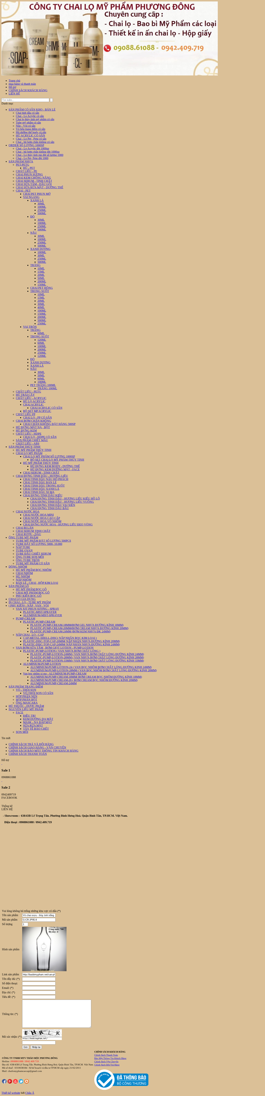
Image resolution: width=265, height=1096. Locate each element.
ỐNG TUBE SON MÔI (30, 556)
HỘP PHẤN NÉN (26, 696)
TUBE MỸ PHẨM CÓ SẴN (33, 563)
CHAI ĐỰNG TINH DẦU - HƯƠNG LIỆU (42, 475)
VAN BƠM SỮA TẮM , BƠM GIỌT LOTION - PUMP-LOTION (55, 647)
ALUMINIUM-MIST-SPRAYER (42, 615)
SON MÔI (22, 731)
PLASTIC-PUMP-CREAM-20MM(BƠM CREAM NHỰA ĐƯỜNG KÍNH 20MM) (79, 628)
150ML (41, 284)
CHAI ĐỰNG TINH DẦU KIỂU (42, 495)
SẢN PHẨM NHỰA (21, 161)
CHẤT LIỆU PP (25, 414)
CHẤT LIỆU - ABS (27, 443)
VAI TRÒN (30, 326)
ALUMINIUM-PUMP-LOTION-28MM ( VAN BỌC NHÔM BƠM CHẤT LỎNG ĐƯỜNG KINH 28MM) (93, 670)
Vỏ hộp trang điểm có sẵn (30, 129)
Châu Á (29, 1092)
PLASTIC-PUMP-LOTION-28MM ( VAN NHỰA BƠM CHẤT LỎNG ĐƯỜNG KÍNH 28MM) (87, 657)
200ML (41, 281)
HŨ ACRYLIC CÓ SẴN (30, 135)
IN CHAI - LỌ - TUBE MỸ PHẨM (30, 602)
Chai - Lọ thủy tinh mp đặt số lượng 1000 (39, 154)
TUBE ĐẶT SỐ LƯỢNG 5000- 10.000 (39, 543)
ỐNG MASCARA (27, 702)
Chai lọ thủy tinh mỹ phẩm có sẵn (35, 119)
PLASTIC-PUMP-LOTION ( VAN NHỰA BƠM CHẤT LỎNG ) (61, 650)
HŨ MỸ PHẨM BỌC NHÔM (33, 569)
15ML (41, 271)
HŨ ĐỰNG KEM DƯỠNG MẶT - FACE (55, 469)
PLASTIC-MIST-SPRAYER (40, 612)
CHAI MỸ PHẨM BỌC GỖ (33, 592)
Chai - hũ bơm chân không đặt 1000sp (37, 151)
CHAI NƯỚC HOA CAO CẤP (41, 518)
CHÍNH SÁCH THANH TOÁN (28, 753)
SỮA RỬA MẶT (33, 725)
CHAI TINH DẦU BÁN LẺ (40, 482)
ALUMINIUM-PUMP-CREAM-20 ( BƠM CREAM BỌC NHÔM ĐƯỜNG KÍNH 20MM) (84, 680)
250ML (41, 210)
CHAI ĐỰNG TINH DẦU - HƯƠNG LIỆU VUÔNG (62, 501)
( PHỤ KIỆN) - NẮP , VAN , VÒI (29, 605)
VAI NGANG (31, 197)
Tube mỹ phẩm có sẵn (28, 122)
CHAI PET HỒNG (41, 287)
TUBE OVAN (24, 550)
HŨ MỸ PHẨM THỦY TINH (41, 462)
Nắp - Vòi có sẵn (25, 125)
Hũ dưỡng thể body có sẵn (31, 132)
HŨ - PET (29, 167)
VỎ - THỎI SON (26, 689)
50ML (41, 278)
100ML (41, 206)
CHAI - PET (23, 190)
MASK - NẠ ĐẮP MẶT (37, 722)
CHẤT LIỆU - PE (26, 171)
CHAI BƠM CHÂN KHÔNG (33, 420)
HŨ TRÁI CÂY (25, 394)
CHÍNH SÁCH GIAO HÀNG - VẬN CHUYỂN (37, 747)
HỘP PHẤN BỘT (26, 699)
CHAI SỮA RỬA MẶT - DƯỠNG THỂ (39, 187)
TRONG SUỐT (39, 291)
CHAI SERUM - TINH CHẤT (34, 180)
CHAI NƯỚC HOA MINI (38, 514)
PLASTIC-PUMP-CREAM (39, 621)
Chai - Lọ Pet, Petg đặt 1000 (32, 158)
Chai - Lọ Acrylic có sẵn (30, 116)
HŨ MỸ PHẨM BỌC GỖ (31, 589)
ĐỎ (32, 216)
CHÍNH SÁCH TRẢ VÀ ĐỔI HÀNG (31, 744)
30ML (41, 203)
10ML (41, 268)
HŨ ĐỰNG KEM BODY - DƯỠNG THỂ (55, 466)
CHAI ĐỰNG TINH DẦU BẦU (49, 508)
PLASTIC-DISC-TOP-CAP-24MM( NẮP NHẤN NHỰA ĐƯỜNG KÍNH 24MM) (71, 644)
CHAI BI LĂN (25, 527)
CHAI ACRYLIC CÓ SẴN (46, 407)
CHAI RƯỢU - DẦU (28, 534)
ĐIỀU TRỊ (29, 715)
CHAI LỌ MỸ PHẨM (29, 453)
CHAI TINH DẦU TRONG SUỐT (44, 485)
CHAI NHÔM (24, 573)
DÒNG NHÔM (18, 566)
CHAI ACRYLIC (33, 404)
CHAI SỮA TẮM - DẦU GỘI (34, 184)
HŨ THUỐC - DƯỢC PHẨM (26, 706)
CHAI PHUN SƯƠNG (29, 174)
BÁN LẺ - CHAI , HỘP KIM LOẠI (37, 582)
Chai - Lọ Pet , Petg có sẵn (31, 138)
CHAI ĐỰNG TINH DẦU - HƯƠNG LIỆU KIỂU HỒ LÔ (65, 498)
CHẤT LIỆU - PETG (28, 391)
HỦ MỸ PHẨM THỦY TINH (33, 449)
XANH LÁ (37, 200)
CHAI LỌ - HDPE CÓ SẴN (40, 437)
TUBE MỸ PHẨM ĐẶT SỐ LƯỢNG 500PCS (43, 540)
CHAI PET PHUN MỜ (36, 193)
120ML (41, 339)
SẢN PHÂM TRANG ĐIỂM (26, 686)
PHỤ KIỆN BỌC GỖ (28, 595)
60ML (41, 333)
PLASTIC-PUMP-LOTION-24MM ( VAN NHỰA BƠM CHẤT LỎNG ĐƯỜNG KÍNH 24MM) (87, 654)
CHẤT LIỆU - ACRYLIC (31, 398)
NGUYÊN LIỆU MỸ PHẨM (26, 709)
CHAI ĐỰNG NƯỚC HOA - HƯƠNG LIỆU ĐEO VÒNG (58, 524)
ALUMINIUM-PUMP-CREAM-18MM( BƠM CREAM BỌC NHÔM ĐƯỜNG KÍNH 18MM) (86, 676)
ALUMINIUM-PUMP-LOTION (42, 663)
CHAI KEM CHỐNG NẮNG (33, 177)
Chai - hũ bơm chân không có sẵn (35, 142)
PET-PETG (22, 164)
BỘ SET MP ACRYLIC (37, 411)
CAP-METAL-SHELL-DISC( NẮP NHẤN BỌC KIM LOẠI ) (60, 637)
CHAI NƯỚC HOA (27, 511)
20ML (41, 274)
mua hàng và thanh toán (22, 83)
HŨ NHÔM (23, 576)
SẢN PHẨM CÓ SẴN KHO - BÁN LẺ (32, 109)
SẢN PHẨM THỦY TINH (24, 446)
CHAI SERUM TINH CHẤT (33, 531)
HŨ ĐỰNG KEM (26, 430)
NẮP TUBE (23, 547)
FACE (19, 712)
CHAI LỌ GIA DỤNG (22, 599)
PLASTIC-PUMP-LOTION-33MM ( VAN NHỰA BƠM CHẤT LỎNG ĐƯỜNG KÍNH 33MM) (87, 660)
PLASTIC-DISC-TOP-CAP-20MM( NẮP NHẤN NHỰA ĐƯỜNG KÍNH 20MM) (71, 641)
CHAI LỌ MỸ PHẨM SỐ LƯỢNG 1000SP (49, 456)
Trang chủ (14, 80)
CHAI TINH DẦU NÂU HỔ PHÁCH (45, 479)
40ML (41, 307)
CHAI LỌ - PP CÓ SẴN (37, 417)
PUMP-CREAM (25, 618)
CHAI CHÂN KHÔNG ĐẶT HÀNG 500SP (49, 424)
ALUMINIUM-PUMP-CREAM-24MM (53, 683)
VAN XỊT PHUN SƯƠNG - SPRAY (37, 608)
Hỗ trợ (12, 87)
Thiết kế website (10, 1092)
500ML (41, 213)
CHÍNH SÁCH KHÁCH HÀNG (28, 90)
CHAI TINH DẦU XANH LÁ (41, 488)
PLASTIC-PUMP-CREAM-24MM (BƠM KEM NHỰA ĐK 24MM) (70, 631)
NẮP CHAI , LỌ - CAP (30, 634)
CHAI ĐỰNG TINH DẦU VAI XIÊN (52, 505)
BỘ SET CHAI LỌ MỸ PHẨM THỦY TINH (57, 459)
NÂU (33, 232)
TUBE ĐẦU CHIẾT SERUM (33, 553)
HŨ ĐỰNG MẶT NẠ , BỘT (33, 427)
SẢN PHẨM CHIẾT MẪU (32, 440)
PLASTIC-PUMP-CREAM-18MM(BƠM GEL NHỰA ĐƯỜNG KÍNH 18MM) (76, 625)
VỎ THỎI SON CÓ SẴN (38, 693)
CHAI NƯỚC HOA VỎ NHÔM (42, 521)
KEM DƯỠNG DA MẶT (38, 719)
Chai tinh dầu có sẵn (27, 112)
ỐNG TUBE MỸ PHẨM (23, 537)
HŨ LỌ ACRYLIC (34, 401)
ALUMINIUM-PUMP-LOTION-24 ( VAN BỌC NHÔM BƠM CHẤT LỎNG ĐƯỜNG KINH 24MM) (91, 667)
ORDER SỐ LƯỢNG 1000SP (26, 145)
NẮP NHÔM (23, 579)
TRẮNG (35, 265)
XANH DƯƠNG (40, 248)
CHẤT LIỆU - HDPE (28, 433)
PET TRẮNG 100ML (43, 385)
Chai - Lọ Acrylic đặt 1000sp (32, 148)
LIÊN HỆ (14, 93)
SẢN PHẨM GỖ (19, 586)
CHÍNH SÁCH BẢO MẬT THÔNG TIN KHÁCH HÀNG (43, 750)
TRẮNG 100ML (47, 388)
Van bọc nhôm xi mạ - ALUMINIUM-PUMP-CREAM (54, 673)
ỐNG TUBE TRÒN (28, 560)
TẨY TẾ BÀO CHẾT (36, 728)
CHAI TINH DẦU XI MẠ (38, 492)
